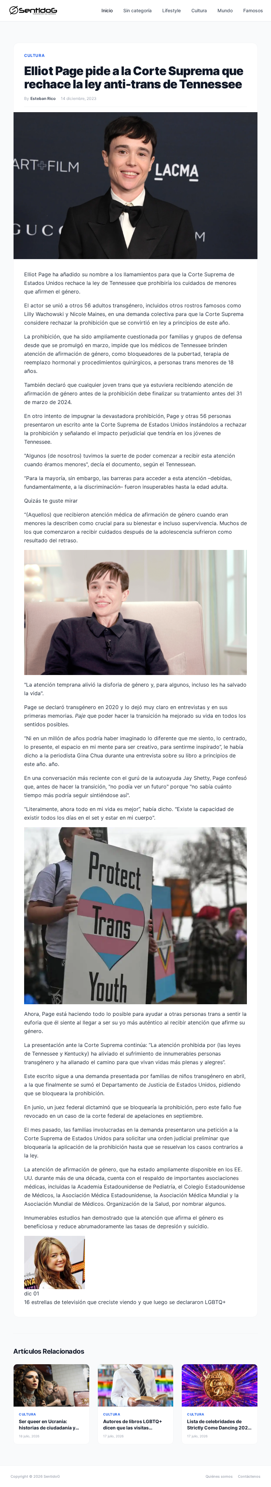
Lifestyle (171, 10)
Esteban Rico (43, 98)
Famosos (253, 10)
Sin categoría (137, 10)
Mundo (225, 10)
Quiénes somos (219, 1476)
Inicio (107, 10)
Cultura (199, 10)
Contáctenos (249, 1476)
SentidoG (52, 1476)
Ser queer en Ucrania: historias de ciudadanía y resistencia (47, 1428)
